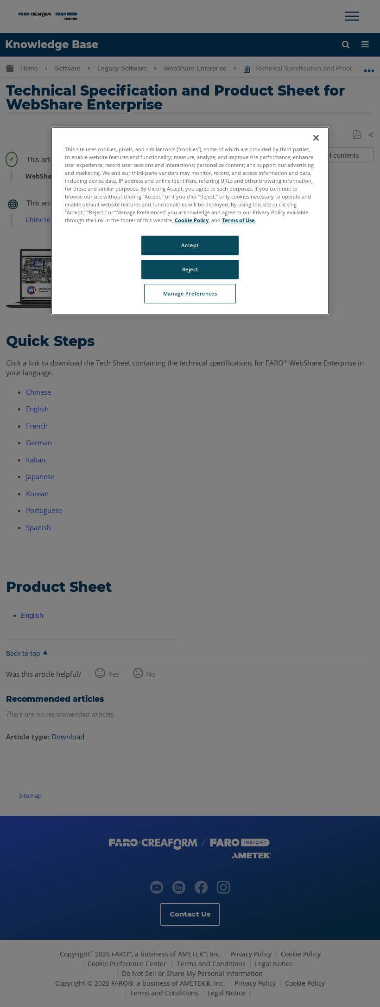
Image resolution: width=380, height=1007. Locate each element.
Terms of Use (238, 220)
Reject (190, 269)
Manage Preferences (190, 293)
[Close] (316, 138)
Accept (189, 245)
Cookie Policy (192, 220)
